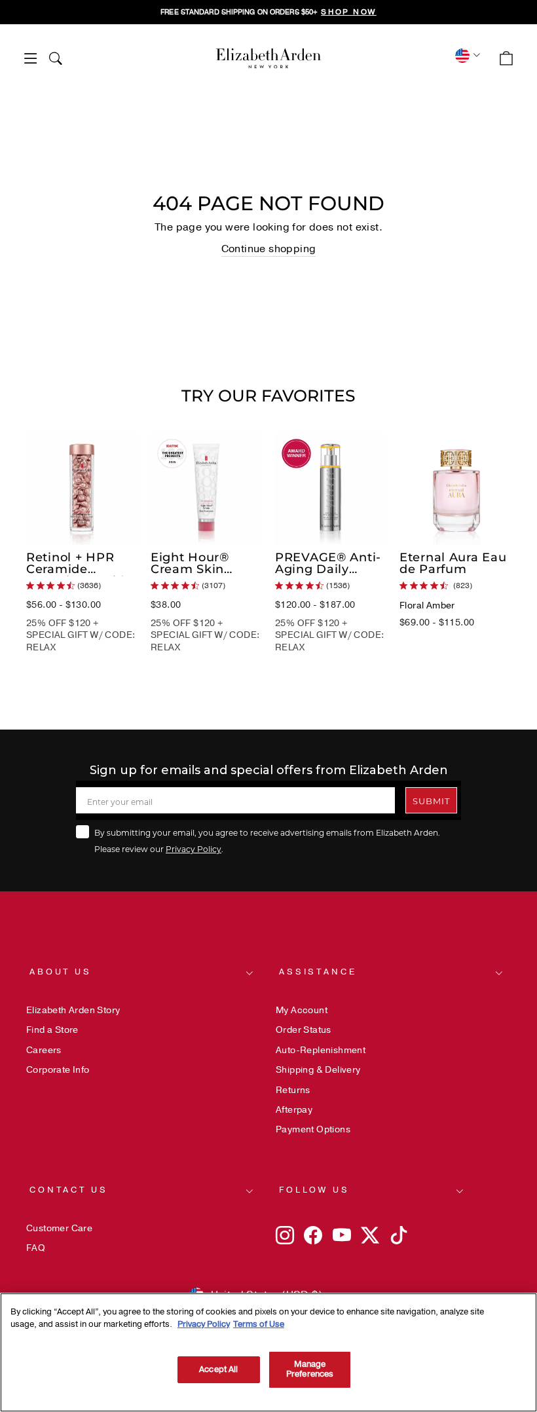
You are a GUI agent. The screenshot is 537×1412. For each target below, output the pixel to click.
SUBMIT (431, 800)
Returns (293, 1090)
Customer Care (59, 1228)
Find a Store (52, 1030)
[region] (268, 12)
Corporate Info (58, 1070)
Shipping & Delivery (318, 1070)
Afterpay (294, 1110)
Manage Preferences (309, 1369)
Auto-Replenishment (320, 1050)
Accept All (218, 1369)
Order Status (303, 1030)
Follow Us (314, 1190)
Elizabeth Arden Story (73, 1010)
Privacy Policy (193, 849)
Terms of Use (258, 1324)
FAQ (35, 1248)
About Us (60, 972)
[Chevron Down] (466, 55)
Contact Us (68, 1190)
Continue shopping (268, 249)
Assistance (317, 972)
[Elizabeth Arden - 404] (268, 58)
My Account (301, 1010)
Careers (44, 1050)
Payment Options (313, 1129)
